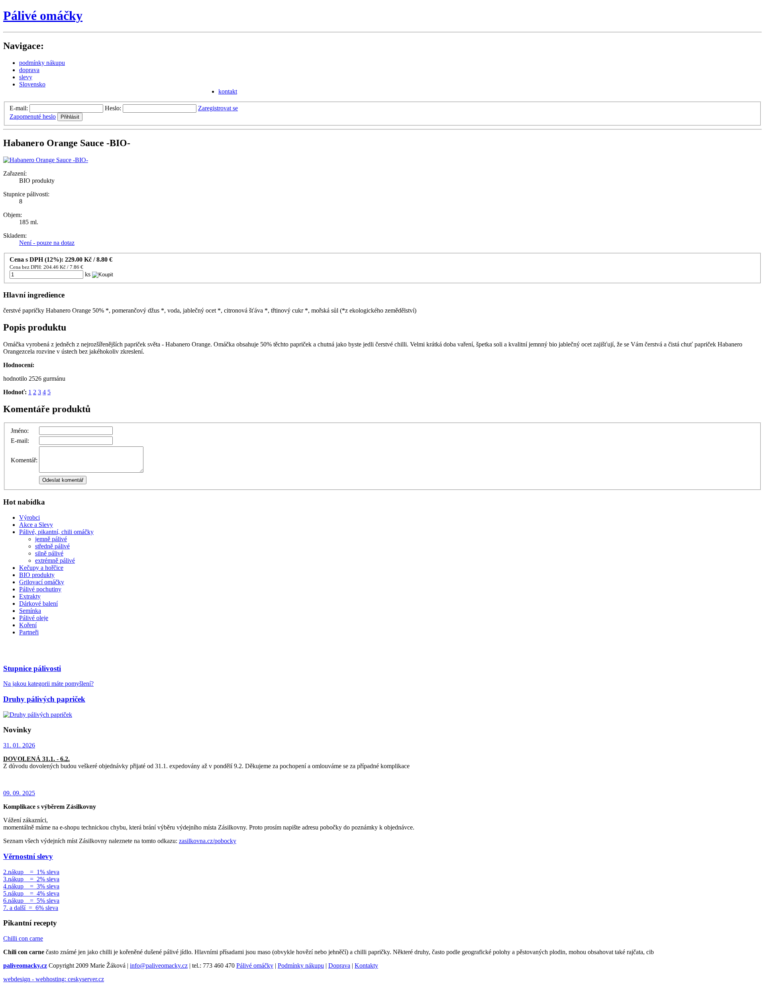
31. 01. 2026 (19, 745)
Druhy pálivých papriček (44, 699)
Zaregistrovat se (218, 108)
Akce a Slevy (36, 524)
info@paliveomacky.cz (159, 965)
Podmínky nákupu (301, 965)
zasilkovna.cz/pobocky (207, 840)
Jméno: (20, 430)
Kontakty (366, 965)
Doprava (339, 965)
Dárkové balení (38, 603)
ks (87, 274)
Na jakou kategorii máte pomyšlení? (48, 683)
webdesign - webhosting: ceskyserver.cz (53, 979)
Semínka (30, 610)
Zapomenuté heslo (33, 116)
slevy (25, 77)
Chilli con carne (23, 938)
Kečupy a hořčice (41, 567)
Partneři (29, 632)
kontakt (227, 91)
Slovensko (32, 84)
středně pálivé (52, 546)
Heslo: (113, 108)
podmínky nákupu (42, 62)
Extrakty (30, 596)
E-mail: (19, 108)
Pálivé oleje (33, 617)
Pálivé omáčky (42, 15)
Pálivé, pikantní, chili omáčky (56, 531)
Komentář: (24, 460)
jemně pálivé (51, 539)
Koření (28, 625)
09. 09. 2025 (19, 793)
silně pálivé (49, 553)
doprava (29, 70)
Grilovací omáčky (41, 582)
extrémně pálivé (55, 560)
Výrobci (29, 517)
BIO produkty (37, 574)
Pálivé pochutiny (40, 589)
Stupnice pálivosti (32, 668)
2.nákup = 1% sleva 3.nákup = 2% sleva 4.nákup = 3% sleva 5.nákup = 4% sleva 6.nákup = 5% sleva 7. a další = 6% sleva (31, 890)
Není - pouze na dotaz (47, 242)
